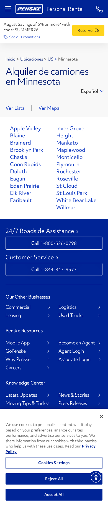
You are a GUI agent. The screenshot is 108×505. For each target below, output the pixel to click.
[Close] (101, 416)
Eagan (17, 178)
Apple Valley (25, 128)
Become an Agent (76, 343)
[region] (54, 457)
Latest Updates (21, 395)
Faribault (21, 200)
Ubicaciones (31, 59)
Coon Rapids (25, 164)
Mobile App (18, 343)
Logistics (67, 307)
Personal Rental (65, 8)
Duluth (18, 171)
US (50, 59)
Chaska (18, 157)
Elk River (20, 193)
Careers (13, 367)
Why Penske (18, 359)
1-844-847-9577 (58, 269)
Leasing (13, 315)
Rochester (68, 171)
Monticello (69, 157)
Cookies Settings (54, 462)
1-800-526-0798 (58, 243)
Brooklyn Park (26, 149)
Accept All (53, 494)
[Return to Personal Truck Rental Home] (29, 8)
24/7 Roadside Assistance (40, 231)
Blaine (17, 135)
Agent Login (71, 351)
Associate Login (74, 359)
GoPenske (15, 351)
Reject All (54, 478)
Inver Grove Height (70, 132)
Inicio (11, 59)
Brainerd (20, 142)
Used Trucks (70, 315)
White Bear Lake (76, 200)
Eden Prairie (24, 185)
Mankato (67, 142)
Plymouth (67, 164)
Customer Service (30, 257)
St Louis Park (71, 193)
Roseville (67, 178)
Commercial (18, 307)
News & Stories (73, 395)
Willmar (65, 207)
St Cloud (67, 185)
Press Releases (72, 403)
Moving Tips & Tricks (26, 403)
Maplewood (70, 149)
